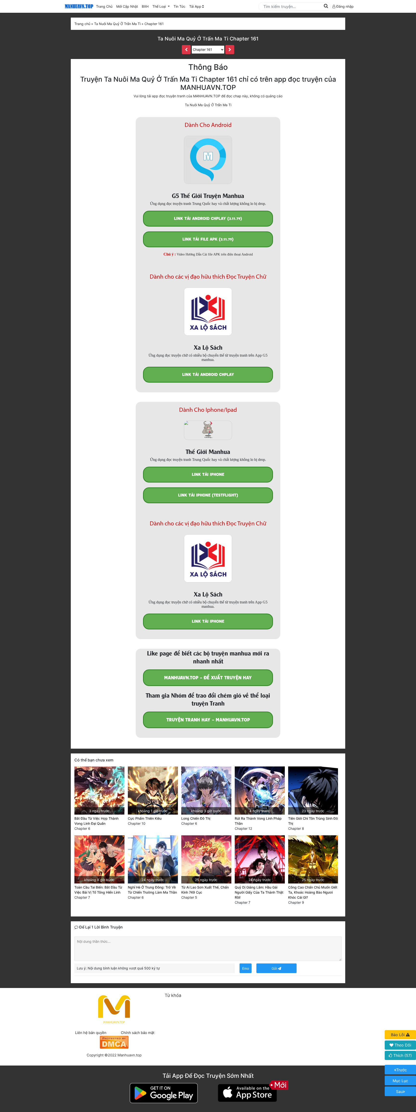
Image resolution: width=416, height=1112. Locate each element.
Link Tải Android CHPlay (208, 375)
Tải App (195, 6)
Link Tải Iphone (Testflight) (208, 495)
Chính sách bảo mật (137, 1032)
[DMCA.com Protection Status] (114, 1042)
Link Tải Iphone (208, 474)
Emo (245, 968)
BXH (145, 6)
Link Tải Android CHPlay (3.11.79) (208, 218)
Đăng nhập (344, 6)
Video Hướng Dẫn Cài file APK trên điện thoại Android (215, 254)
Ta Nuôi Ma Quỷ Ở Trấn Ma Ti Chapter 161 (208, 39)
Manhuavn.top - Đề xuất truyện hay (208, 677)
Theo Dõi (402, 1045)
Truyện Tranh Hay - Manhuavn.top (208, 720)
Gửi (275, 968)
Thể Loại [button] (159, 6)
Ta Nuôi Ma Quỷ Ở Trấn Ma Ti (208, 105)
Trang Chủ (104, 6)
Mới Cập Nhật (128, 6)
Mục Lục (400, 1080)
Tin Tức (179, 6)
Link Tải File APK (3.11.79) (208, 239)
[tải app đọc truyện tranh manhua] (78, 6)
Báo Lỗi (398, 1034)
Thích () (402, 1055)
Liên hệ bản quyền (90, 1032)
